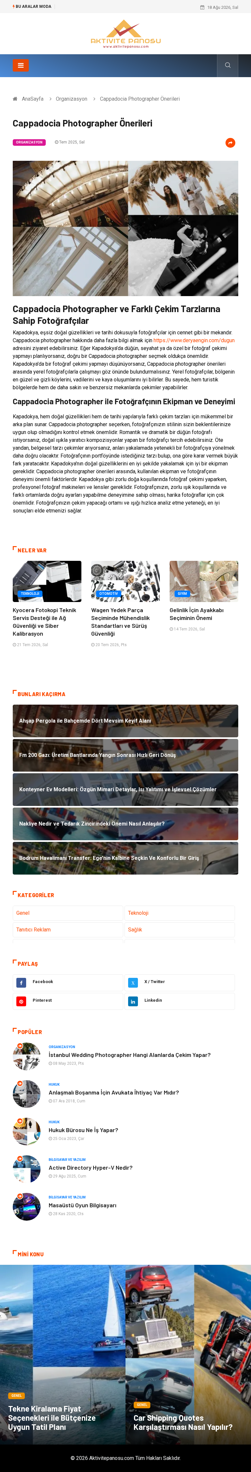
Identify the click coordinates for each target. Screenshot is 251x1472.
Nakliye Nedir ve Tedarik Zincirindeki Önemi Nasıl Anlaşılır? (114, 7)
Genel (22, 913)
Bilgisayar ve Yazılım (67, 1160)
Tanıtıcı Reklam (33, 930)
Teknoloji (30, 593)
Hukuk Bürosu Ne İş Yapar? (83, 1129)
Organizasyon (71, 99)
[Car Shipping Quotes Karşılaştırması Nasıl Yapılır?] (188, 1355)
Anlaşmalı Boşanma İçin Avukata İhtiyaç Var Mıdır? (114, 1092)
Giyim (182, 593)
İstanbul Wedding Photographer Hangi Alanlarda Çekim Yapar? (130, 1054)
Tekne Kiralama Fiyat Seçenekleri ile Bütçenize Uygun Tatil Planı (52, 1417)
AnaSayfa (32, 99)
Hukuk (54, 1084)
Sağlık (135, 930)
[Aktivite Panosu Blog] (125, 33)
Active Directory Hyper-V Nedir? (91, 1167)
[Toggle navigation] (21, 65)
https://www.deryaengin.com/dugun (194, 340)
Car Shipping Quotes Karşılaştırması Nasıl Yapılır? (183, 1422)
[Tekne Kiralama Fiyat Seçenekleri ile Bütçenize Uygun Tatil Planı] (63, 1355)
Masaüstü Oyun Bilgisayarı (82, 1205)
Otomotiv (108, 593)
